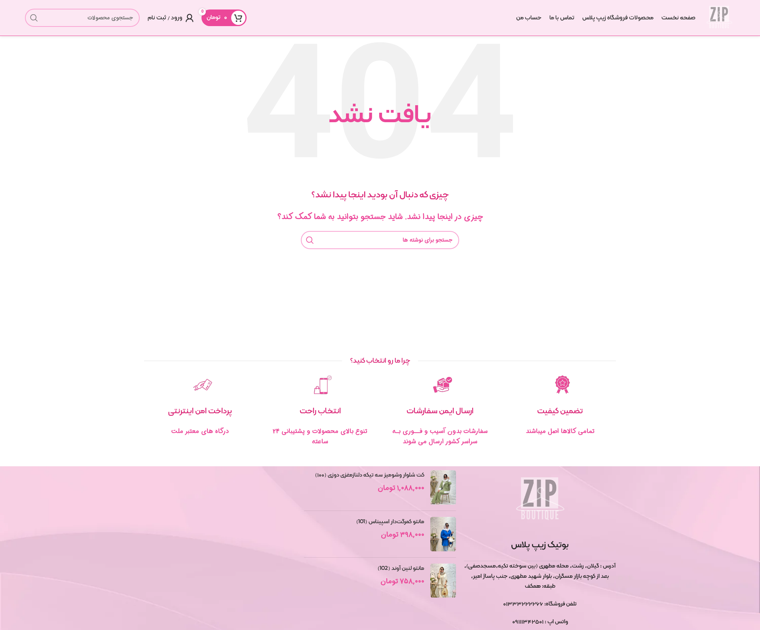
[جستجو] (34, 18)
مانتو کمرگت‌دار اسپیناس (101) (390, 522)
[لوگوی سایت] (719, 17)
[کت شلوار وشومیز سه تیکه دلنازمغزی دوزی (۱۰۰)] (443, 487)
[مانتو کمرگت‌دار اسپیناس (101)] (443, 534)
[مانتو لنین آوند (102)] (443, 581)
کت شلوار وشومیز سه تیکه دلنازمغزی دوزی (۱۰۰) (369, 475)
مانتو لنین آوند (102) (401, 568)
